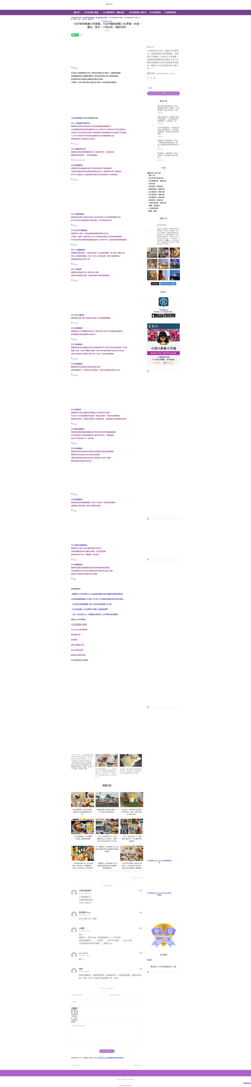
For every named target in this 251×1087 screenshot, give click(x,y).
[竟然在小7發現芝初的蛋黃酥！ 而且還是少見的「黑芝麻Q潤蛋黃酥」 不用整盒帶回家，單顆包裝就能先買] (175, 252)
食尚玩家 (152, 183)
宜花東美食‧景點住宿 (157, 197)
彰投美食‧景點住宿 (156, 186)
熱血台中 (149, 960)
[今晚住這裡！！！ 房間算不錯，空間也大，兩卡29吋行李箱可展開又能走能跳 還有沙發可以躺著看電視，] (152, 252)
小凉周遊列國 (170, 12)
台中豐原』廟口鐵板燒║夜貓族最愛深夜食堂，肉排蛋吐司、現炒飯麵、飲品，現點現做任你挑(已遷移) (131, 771)
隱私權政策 (128, 1085)
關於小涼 (152, 175)
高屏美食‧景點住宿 (156, 200)
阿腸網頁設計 (247, 1083)
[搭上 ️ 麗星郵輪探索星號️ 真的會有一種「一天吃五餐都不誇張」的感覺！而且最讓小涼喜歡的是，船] (163, 275)
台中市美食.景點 (91, 12)
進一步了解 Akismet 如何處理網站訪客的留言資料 (109, 1057)
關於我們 (121, 1085)
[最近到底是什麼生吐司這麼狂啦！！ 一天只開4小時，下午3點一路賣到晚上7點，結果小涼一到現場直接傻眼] (152, 275)
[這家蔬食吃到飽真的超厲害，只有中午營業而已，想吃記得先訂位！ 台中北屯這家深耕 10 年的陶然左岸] (163, 252)
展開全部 (150, 173)
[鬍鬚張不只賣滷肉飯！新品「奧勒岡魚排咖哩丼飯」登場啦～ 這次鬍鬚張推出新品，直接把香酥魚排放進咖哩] (152, 264)
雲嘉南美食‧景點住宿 (157, 189)
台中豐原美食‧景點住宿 (113, 12)
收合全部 (157, 173)
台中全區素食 (155, 12)
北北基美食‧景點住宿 (157, 192)
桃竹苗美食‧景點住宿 (157, 194)
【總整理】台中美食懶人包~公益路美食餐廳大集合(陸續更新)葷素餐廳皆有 (107, 866)
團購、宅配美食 (154, 205)
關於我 (77, 12)
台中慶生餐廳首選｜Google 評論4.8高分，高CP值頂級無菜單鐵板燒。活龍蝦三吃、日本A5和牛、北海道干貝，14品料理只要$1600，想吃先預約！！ (106, 773)
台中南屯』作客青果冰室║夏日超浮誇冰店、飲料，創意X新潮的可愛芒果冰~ (132, 812)
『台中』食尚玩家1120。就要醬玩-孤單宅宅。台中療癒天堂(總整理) (131, 839)
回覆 (141, 890)
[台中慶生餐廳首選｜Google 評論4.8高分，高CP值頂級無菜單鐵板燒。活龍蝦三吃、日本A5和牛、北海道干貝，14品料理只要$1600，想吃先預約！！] (106, 760)
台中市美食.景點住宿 (156, 178)
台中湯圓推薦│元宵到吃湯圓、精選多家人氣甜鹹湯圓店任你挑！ (83, 812)
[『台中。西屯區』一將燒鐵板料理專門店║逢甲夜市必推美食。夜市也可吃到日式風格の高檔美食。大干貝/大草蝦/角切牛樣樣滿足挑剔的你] (83, 762)
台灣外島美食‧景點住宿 (157, 203)
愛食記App (165, 310)
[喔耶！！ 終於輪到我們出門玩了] (175, 264)
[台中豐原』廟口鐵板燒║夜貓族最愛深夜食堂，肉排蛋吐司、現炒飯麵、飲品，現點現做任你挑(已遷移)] (131, 760)
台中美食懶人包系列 (137, 12)
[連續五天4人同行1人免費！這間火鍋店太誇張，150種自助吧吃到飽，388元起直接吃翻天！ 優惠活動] (163, 264)
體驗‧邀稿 (153, 211)
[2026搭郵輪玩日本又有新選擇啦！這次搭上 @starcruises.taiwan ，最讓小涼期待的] (175, 275)
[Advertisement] (107, 51)
